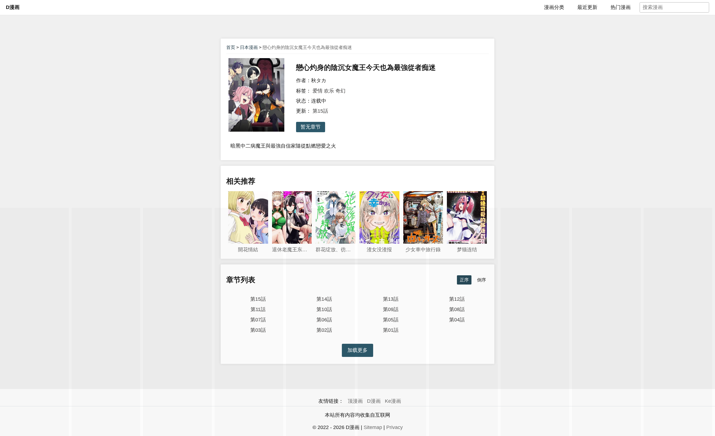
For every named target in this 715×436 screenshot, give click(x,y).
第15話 (320, 111)
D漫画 (13, 7)
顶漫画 (355, 401)
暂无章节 (311, 127)
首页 (230, 47)
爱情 (318, 91)
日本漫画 (249, 47)
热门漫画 (621, 7)
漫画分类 (554, 7)
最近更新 (587, 7)
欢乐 (329, 91)
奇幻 (340, 91)
